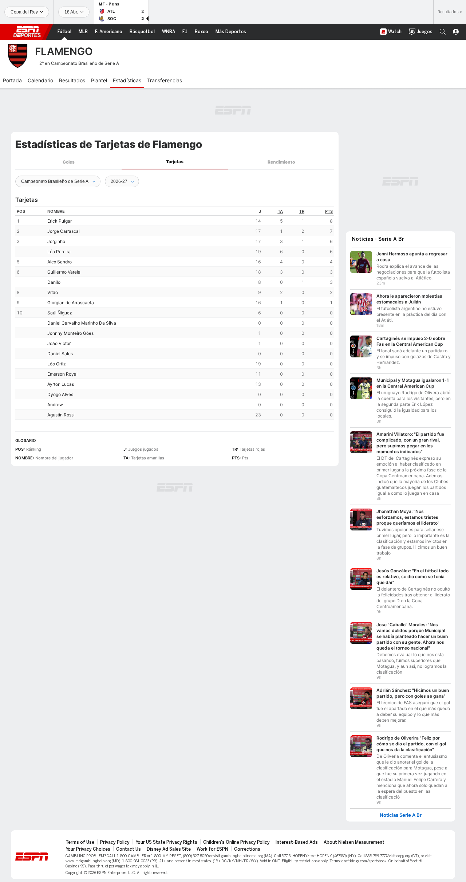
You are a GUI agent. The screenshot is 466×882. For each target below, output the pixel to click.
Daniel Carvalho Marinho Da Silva (81, 323)
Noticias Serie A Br (401, 815)
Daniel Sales (60, 353)
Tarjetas (174, 161)
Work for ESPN (212, 849)
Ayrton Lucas (60, 384)
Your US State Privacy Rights (166, 842)
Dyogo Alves (60, 394)
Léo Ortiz (56, 363)
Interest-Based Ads (297, 842)
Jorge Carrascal (63, 231)
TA (280, 211)
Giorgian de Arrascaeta (70, 302)
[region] (174, 313)
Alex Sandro (59, 261)
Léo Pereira (59, 251)
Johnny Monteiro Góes (70, 333)
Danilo (53, 282)
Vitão (52, 292)
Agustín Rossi (61, 415)
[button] (443, 32)
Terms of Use (80, 842)
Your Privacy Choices (88, 849)
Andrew (55, 404)
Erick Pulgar (59, 221)
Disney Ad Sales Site (169, 849)
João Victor (59, 343)
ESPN (27, 32)
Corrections (247, 849)
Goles (69, 162)
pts (329, 211)
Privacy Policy (115, 842)
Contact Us (128, 849)
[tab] (68, 161)
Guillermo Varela (63, 272)
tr (301, 211)
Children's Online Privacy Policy (236, 842)
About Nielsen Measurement (354, 842)
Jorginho (56, 241)
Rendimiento (281, 162)
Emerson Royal (62, 374)
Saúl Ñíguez (59, 312)
